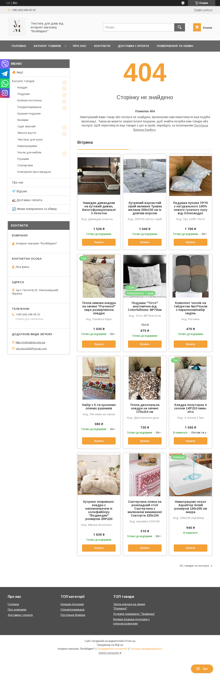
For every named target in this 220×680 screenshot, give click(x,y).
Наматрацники (27, 146)
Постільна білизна (73, 615)
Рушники (23, 158)
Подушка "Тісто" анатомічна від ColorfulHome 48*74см (145, 306)
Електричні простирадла (34, 171)
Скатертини (25, 165)
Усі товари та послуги (194, 565)
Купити (99, 242)
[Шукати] (179, 27)
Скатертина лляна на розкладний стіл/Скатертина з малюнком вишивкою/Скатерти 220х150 (145, 508)
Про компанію (17, 609)
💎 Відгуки (19, 191)
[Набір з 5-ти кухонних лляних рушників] (99, 377)
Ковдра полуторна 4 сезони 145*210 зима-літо (190, 408)
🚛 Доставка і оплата (27, 200)
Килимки (22, 120)
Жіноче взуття (26, 132)
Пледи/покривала (29, 107)
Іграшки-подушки (29, 113)
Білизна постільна (29, 100)
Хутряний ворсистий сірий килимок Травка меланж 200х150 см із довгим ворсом (145, 208)
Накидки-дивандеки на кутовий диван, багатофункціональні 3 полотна (99, 208)
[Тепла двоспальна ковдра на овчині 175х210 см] (144, 377)
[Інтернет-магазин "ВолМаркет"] (17, 35)
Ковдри (22, 87)
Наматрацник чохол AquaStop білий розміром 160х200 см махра (190, 507)
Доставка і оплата (133, 46)
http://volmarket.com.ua (30, 342)
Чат (205, 669)
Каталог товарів (47, 46)
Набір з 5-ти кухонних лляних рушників (99, 406)
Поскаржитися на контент (112, 648)
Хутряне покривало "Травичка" (134, 613)
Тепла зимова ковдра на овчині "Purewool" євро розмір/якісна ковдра (99, 308)
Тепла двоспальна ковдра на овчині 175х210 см (144, 408)
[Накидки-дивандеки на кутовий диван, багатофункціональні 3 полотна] (99, 175)
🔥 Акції (17, 72)
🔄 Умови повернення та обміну (34, 209)
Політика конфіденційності (146, 648)
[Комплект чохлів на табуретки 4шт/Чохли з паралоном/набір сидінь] (190, 275)
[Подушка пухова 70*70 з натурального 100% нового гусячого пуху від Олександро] (190, 175)
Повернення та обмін (175, 46)
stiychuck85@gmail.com (31, 348)
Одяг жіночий (26, 126)
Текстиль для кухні (30, 139)
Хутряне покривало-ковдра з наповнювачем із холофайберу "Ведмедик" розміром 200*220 (99, 510)
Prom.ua (130, 641)
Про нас (79, 46)
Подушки (23, 94)
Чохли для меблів (29, 152)
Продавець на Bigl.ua (110, 644)
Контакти (102, 46)
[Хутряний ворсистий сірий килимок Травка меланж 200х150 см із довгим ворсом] (144, 175)
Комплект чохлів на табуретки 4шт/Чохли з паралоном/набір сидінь (190, 308)
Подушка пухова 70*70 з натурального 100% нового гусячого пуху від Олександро (190, 208)
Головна (19, 46)
